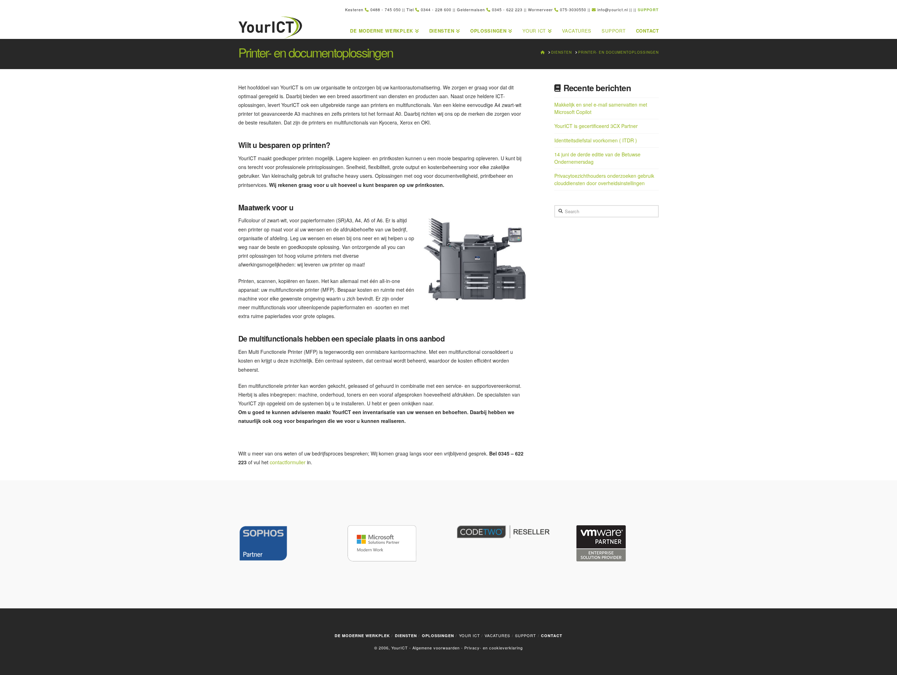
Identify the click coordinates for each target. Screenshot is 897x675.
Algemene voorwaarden (436, 647)
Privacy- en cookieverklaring (493, 647)
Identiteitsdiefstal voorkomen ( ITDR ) (595, 140)
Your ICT (469, 635)
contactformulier (288, 462)
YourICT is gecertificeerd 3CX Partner (596, 125)
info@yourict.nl (612, 9)
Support (525, 635)
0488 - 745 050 (385, 9)
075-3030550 (573, 9)
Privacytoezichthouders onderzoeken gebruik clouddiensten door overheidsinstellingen (604, 179)
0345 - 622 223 (507, 9)
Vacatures (497, 635)
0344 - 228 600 (436, 9)
